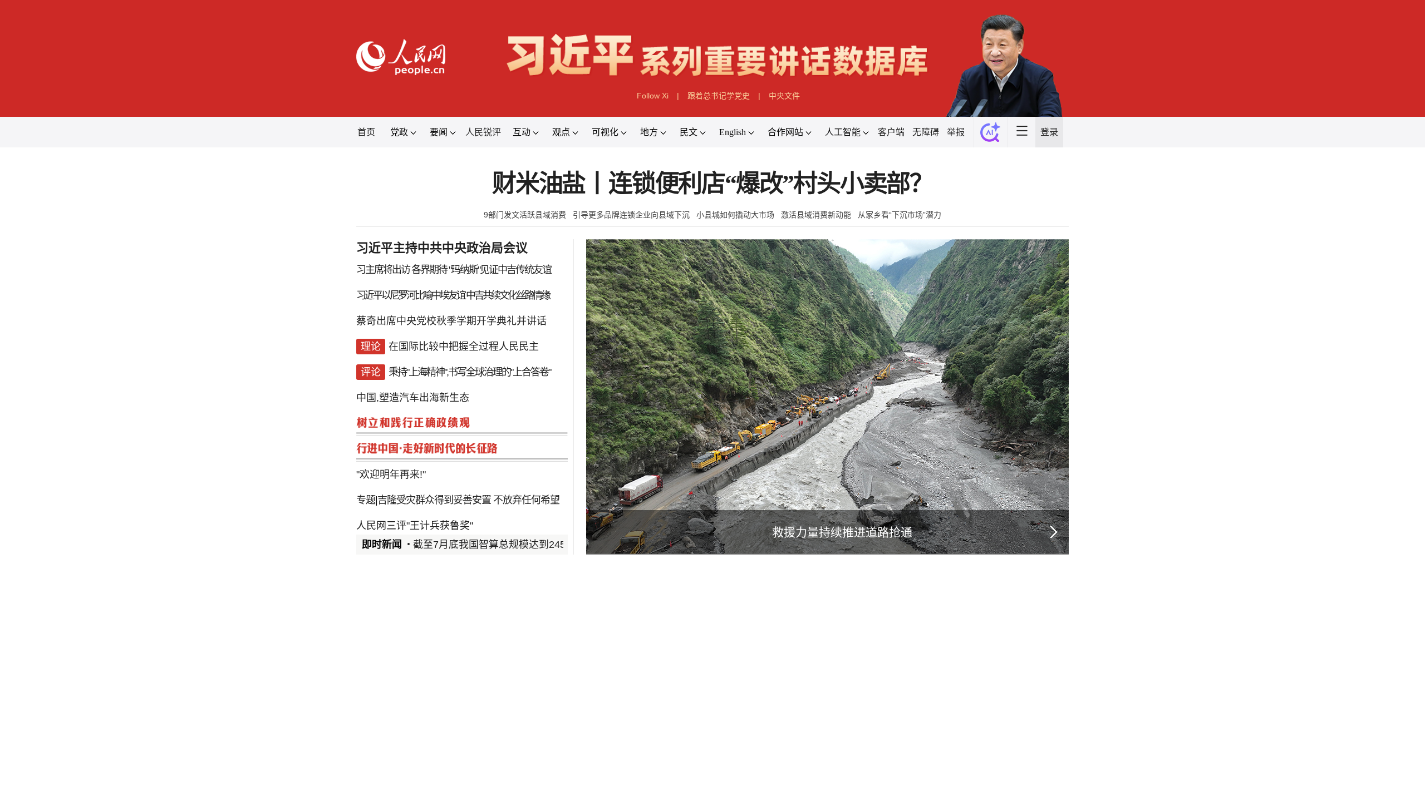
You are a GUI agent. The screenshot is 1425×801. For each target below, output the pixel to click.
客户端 (891, 132)
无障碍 (925, 132)
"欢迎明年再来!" (391, 474)
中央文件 (784, 95)
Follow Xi (653, 95)
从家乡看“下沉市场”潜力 (899, 214)
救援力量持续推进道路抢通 (842, 532)
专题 (365, 500)
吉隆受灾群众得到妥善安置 (434, 500)
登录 (1049, 132)
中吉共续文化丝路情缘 (507, 295)
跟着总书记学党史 (718, 95)
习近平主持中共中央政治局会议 (442, 248)
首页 (366, 132)
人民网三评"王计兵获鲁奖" (414, 525)
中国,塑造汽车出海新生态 (412, 397)
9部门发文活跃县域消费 (525, 214)
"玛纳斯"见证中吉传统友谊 (500, 269)
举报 (956, 132)
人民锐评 (483, 132)
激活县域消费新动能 (816, 214)
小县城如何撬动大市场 (735, 214)
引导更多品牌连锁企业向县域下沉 (631, 214)
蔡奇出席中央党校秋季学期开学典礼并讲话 (451, 321)
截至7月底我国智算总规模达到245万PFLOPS (514, 544)
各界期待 (429, 269)
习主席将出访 (383, 269)
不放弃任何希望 (526, 500)
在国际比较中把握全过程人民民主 (464, 346)
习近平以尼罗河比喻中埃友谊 (410, 295)
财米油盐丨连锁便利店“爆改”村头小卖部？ (712, 183)
